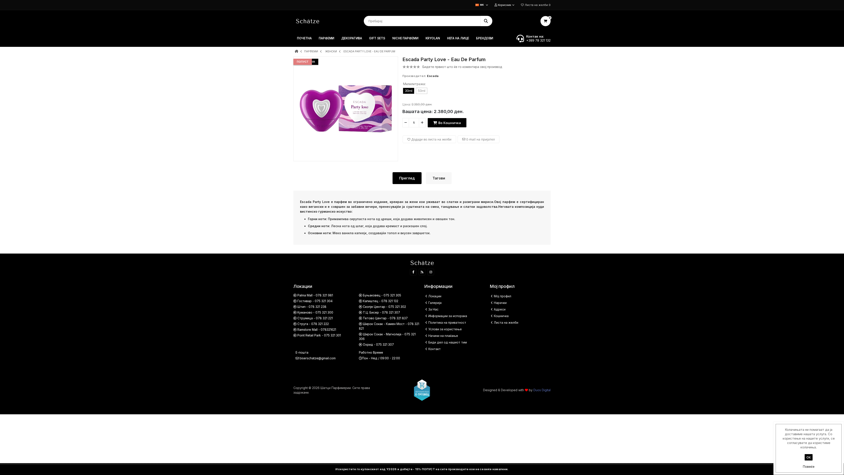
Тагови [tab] (439, 178)
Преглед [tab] (407, 178)
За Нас (433, 309)
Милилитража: (414, 84)
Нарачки (500, 303)
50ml (421, 91)
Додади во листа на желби (431, 139)
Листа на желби (506, 322)
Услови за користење (445, 329)
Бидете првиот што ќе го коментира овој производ (462, 67)
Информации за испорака (447, 316)
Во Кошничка (449, 123)
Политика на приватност (447, 322)
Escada (433, 76)
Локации (434, 296)
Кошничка (501, 316)
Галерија (435, 303)
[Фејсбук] (413, 272)
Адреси (500, 309)
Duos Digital (542, 390)
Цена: (406, 104)
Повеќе (809, 466)
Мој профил (502, 296)
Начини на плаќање (443, 336)
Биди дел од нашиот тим (447, 342)
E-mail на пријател (480, 139)
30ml (408, 91)
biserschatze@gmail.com (318, 358)
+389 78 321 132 (538, 40)
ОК (808, 457)
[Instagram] (430, 272)
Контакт (434, 349)
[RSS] (422, 272)
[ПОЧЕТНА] (296, 51)
